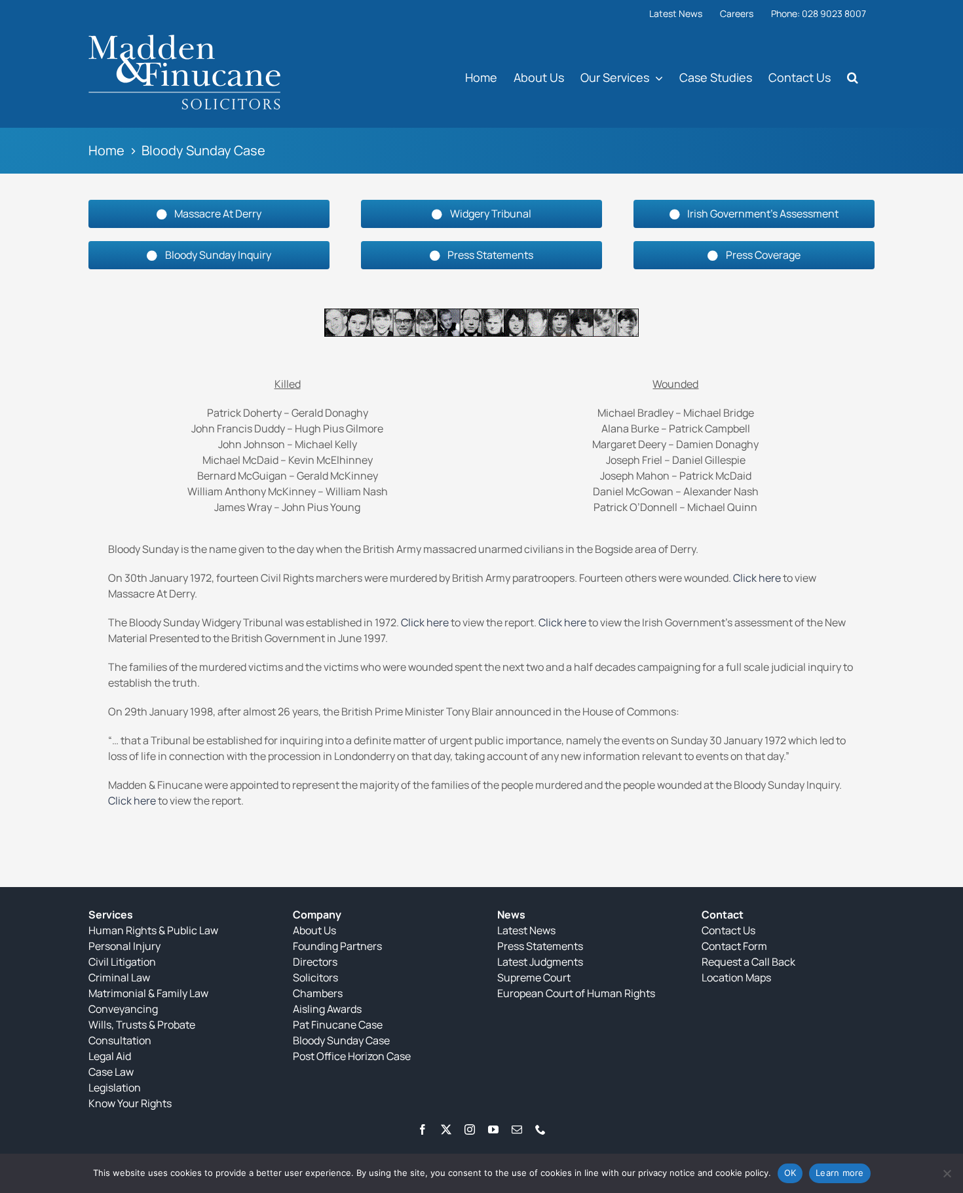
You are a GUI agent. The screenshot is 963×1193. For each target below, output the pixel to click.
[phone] (540, 1129)
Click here (757, 578)
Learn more (840, 1172)
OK (790, 1172)
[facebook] (422, 1129)
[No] (946, 1173)
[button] (852, 77)
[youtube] (493, 1129)
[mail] (517, 1129)
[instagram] (469, 1129)
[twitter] (446, 1129)
